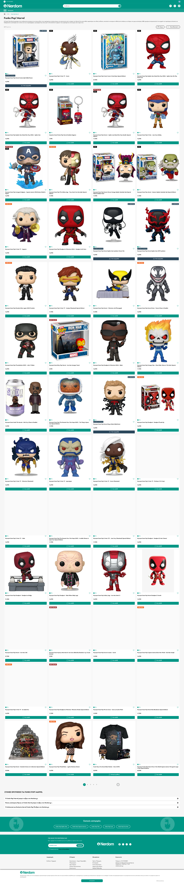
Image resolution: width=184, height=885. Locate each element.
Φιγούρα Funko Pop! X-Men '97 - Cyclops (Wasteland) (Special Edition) (66, 308)
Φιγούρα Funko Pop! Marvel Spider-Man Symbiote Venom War (108, 251)
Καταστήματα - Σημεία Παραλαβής (78, 861)
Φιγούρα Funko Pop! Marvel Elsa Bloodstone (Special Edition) (152, 709)
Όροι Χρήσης (73, 864)
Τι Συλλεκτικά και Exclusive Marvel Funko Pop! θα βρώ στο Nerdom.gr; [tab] (27, 807)
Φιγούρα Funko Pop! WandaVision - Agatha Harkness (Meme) (64, 767)
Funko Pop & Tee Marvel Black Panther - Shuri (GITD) (106, 767)
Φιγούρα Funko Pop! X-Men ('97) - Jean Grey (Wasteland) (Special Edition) (112, 538)
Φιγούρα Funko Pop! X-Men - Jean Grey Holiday (149, 135)
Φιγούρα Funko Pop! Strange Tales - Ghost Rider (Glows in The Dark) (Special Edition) (156, 366)
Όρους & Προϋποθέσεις (64, 849)
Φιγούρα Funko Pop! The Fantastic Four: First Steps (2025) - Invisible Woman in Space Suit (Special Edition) (69, 539)
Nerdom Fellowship (97, 868)
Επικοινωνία (73, 868)
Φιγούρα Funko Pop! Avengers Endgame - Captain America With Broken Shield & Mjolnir (25, 192)
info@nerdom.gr (119, 866)
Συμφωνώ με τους (59, 849)
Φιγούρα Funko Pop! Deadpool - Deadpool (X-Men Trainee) (152, 538)
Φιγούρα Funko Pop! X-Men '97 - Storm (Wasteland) (106, 481)
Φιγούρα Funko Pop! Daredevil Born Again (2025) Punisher (20, 308)
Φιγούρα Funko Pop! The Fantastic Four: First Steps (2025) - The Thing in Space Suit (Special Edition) (69, 423)
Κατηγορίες (10, 10)
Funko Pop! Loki (109, 826)
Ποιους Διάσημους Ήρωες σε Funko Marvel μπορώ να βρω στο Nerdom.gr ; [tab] (28, 803)
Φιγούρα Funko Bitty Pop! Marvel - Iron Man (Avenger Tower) (64, 365)
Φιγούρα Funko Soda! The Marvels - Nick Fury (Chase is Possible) (21, 422)
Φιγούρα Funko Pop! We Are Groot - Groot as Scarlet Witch (108, 709)
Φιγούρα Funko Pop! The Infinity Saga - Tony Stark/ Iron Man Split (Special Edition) (68, 192)
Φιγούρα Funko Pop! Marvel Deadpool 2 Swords (149, 595)
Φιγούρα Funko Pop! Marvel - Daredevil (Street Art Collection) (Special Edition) (25, 767)
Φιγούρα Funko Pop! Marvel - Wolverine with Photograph (107, 308)
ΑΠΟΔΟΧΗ (92, 880)
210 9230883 (9, 1)
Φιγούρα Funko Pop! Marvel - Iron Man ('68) (16, 652)
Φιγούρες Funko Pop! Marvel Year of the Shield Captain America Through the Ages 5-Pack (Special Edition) (157, 767)
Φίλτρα (161, 27)
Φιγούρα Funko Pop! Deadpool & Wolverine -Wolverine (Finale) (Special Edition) (69, 709)
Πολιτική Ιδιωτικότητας (75, 866)
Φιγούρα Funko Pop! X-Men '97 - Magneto (16, 249)
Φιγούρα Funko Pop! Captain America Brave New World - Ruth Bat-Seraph (155, 652)
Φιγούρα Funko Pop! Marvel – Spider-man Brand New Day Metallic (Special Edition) (112, 135)
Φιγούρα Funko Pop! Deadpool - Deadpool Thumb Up (150, 422)
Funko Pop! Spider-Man (61, 826)
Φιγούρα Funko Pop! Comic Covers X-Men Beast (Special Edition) (109, 76)
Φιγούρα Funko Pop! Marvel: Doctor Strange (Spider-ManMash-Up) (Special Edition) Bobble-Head (112, 192)
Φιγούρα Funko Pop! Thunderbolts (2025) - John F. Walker (19, 365)
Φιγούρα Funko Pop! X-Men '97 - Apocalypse (60, 481)
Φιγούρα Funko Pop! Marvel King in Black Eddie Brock (106, 424)
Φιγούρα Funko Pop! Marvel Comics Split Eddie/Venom (19, 78)
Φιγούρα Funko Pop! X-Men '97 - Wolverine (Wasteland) (19, 481)
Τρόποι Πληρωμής (97, 861)
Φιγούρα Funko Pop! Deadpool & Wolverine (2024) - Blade (108, 365)
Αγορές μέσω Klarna (97, 866)
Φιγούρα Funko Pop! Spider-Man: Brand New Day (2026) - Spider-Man (22, 135)
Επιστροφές (95, 862)
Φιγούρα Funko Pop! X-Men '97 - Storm (59, 76)
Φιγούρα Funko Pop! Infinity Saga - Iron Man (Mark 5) (106, 595)
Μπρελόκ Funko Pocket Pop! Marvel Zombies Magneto (62, 135)
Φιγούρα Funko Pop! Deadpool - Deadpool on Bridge (18, 595)
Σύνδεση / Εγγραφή (51, 861)
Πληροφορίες (73, 862)
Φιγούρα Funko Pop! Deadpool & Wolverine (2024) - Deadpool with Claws (67, 249)
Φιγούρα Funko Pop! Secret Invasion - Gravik (104, 652)
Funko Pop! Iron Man (123, 826)
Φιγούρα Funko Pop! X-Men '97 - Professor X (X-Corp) (151, 481)
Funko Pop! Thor (96, 826)
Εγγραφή (80, 845)
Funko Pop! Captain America (79, 826)
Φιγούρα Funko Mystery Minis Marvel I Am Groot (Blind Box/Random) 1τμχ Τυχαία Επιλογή (69, 653)
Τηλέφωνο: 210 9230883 (122, 861)
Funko (8, 14)
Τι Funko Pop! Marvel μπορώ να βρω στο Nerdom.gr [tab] (21, 798)
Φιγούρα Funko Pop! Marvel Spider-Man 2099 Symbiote (151, 251)
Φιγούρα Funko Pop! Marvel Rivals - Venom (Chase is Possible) (152, 308)
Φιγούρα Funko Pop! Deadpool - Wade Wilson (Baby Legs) (63, 595)
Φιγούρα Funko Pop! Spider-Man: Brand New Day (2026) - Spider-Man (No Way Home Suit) (157, 76)
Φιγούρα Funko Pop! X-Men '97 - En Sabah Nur (17, 709)
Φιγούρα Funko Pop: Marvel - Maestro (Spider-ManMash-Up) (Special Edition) (156, 192)
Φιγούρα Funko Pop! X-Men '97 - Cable (15, 538)
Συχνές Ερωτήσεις (97, 864)
